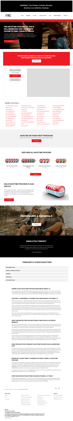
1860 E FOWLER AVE (57, 118)
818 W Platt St (8, 107)
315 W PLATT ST (56, 116)
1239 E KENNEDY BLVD (10, 111)
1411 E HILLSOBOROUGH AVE (12, 105)
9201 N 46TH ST (40, 114)
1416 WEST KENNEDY (57, 107)
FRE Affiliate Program (25, 404)
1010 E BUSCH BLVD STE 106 (27, 118)
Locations (7, 389)
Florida (11, 389)
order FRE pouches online (37, 292)
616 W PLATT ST (40, 118)
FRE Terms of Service (25, 400)
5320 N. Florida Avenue (10, 122)
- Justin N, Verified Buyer (36, 252)
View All (35, 174)
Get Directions (15, 79)
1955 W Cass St (24, 109)
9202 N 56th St (56, 114)
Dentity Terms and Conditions (43, 395)
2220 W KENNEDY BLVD (11, 114)
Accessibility (40, 399)
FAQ (50, 15)
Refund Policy (40, 397)
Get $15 (34, 15)
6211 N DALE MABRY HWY (11, 116)
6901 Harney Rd (24, 125)
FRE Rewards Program (25, 402)
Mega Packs (14, 366)
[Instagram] (55, 389)
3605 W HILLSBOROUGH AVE (43, 111)
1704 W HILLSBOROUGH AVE (58, 109)
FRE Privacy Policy (25, 395)
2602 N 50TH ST (9, 120)
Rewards (28, 15)
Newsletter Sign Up (41, 400)
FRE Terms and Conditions (26, 397)
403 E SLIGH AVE (40, 116)
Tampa (15, 389)
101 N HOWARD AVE (41, 105)
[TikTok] (59, 389)
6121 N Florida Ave (40, 109)
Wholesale (7, 399)
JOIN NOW (36, 224)
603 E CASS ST (24, 120)
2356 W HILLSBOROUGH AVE (59, 105)
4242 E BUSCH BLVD (10, 113)
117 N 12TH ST (24, 111)
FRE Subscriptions (41, 404)
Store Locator (42, 15)
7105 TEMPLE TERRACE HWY (27, 116)
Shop (22, 15)
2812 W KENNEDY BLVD (42, 107)
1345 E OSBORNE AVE (25, 114)
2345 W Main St (56, 122)
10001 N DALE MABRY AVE (26, 113)
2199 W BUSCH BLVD (57, 113)
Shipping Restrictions (25, 399)
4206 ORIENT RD (9, 109)
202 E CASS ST (40, 120)
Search (6, 395)
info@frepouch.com (58, 399)
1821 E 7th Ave (55, 123)
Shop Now (10, 41)
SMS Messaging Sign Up (42, 402)
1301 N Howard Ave (41, 113)
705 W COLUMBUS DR (10, 125)
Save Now (36, 140)
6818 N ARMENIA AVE (57, 111)
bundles (31, 369)
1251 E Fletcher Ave (41, 122)
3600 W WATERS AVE (10, 118)
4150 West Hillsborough (11, 123)
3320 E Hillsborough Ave (26, 105)
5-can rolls (58, 362)
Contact (66, 15)
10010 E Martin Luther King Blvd (28, 107)
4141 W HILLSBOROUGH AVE (58, 120)
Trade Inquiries (57, 15)
